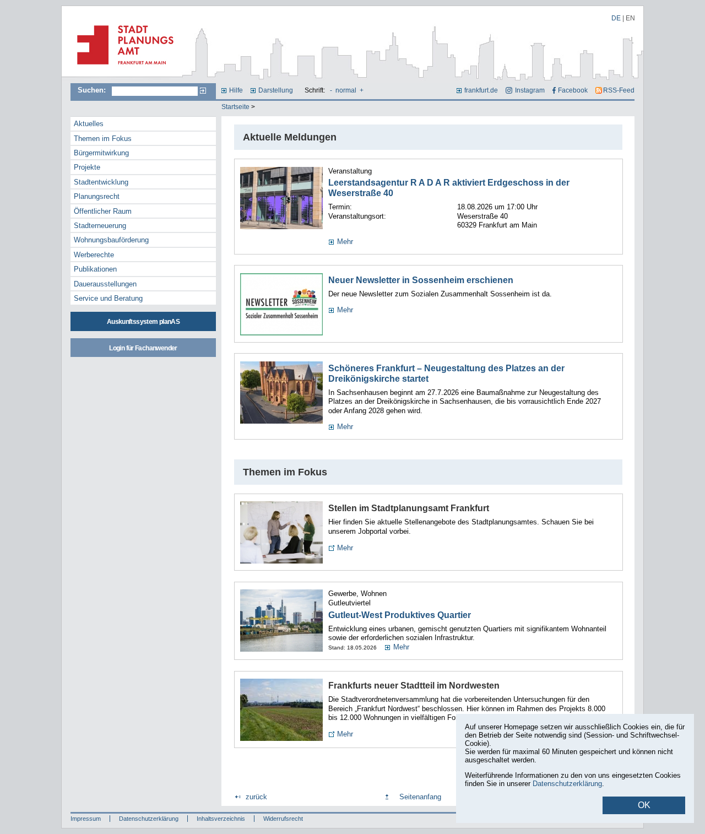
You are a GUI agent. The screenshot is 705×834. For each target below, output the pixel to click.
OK (644, 805)
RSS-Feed (618, 90)
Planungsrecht (97, 196)
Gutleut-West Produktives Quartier (399, 615)
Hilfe (236, 90)
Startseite (235, 107)
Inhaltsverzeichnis (221, 818)
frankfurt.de (481, 90)
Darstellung (275, 90)
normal (345, 90)
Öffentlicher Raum (103, 211)
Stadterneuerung (100, 225)
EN (630, 18)
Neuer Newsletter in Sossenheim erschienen (420, 280)
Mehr (345, 241)
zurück (256, 797)
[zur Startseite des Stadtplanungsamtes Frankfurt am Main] (122, 68)
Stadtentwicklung (101, 182)
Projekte (87, 167)
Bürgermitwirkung (101, 153)
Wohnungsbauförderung (111, 240)
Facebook (573, 90)
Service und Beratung (108, 298)
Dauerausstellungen (105, 284)
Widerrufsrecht (283, 818)
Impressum (85, 818)
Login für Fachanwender (143, 348)
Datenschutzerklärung (148, 818)
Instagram (529, 90)
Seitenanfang (420, 797)
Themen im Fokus (103, 138)
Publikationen (95, 269)
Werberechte (94, 255)
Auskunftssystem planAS (143, 322)
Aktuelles (89, 124)
